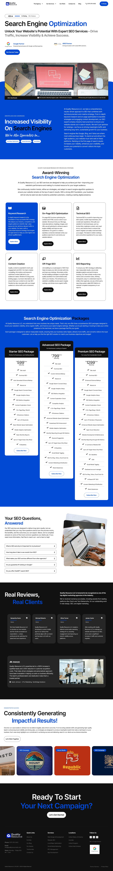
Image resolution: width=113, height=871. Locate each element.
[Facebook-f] (91, 837)
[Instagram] (97, 837)
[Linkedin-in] (94, 837)
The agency (37, 3)
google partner (18, 44)
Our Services (50, 3)
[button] (11, 750)
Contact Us (72, 3)
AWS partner (67, 44)
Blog (79, 3)
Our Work (62, 3)
